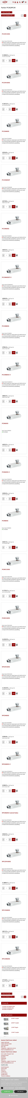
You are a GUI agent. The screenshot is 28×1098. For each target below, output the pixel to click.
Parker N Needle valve (8, 1008)
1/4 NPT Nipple (14, 1027)
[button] (14, 1095)
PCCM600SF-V (6, 277)
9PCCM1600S (6, 861)
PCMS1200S (6, 569)
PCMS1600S (6, 618)
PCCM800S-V (6, 375)
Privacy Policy (4, 1073)
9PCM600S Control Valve (10, 813)
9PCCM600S (6, 959)
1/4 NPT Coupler (15, 1032)
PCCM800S (5, 326)
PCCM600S (5, 228)
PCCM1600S (6, 82)
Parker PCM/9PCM (8, 1009)
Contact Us (3, 1071)
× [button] (26, 1078)
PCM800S (5, 521)
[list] (25, 15)
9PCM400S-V (6, 764)
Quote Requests (5, 1067)
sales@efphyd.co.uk (8, 1049)
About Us (3, 1070)
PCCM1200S (6, 34)
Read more (19, 1085)
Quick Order (4, 1068)
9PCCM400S (6, 910)
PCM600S (5, 423)
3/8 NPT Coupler (15, 1022)
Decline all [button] (20, 1091)
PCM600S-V (6, 472)
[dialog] (14, 1087)
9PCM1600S (6, 667)
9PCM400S (5, 715)
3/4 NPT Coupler (15, 1018)
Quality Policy (4, 1074)
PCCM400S (5, 131)
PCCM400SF (6, 180)
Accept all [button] (7, 1091)
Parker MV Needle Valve (9, 1006)
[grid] (22, 15)
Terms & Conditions (5, 1076)
